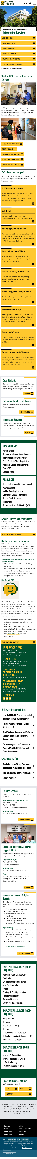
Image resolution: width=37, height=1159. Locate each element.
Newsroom (7, 1126)
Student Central (22, 1131)
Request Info (9, 1094)
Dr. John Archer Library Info (10, 642)
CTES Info (27, 887)
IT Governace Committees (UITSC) (16, 1032)
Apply (7, 1089)
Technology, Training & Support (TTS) (17, 1036)
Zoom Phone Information (12, 1039)
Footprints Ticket (9, 1018)
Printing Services (24, 820)
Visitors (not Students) (9, 54)
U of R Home (5, 68)
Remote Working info (11, 995)
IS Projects (7, 1029)
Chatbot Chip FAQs (13, 634)
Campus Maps (8, 471)
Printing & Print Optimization (14, 992)
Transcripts (7, 501)
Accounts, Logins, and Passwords (16, 464)
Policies (20, 1126)
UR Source (21, 1134)
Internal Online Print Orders (14, 1058)
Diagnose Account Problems (10, 165)
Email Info (7, 978)
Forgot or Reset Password (10, 144)
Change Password (7, 149)
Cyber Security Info (24, 953)
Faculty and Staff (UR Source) (11, 59)
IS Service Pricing (10, 1062)
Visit (21, 1089)
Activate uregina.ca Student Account (17, 454)
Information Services (16, 68)
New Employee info (10, 985)
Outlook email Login (8, 48)
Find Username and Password (11, 154)
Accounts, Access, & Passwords (15, 974)
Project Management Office (13, 1065)
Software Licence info (11, 999)
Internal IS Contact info (12, 1055)
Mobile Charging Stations (13, 491)
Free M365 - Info (9, 468)
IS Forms (6, 1022)
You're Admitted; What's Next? (15, 457)
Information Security (11, 1025)
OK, (9, 1154)
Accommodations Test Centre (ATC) (16, 505)
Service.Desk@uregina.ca (15, 655)
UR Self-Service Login (8, 43)
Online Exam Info (25, 412)
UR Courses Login (7, 38)
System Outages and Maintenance (12, 64)
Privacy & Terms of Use (24, 1129)
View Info (27, 394)
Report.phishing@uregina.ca (15, 946)
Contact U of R (8, 1131)
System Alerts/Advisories (13, 1002)
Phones (6, 988)
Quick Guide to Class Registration (16, 461)
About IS (27, 433)
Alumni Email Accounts (12, 498)
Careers (6, 1129)
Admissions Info (9, 450)
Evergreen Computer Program (14, 981)
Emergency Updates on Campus (15, 494)
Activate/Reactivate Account (10, 159)
